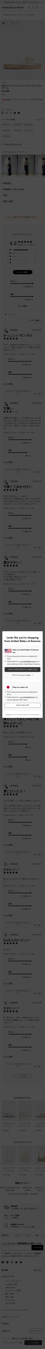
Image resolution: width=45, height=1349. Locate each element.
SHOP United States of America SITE (22, 669)
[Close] (40, 634)
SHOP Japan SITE (22, 705)
